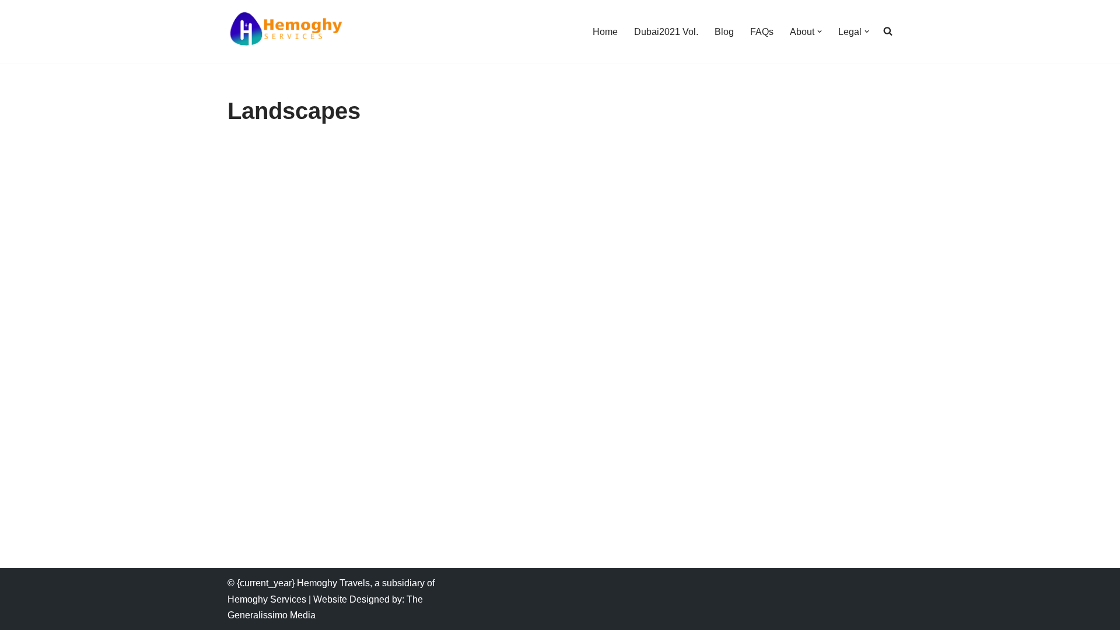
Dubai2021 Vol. (666, 32)
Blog (724, 32)
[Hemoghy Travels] (286, 31)
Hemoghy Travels (333, 583)
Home (605, 32)
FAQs (762, 32)
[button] (819, 31)
